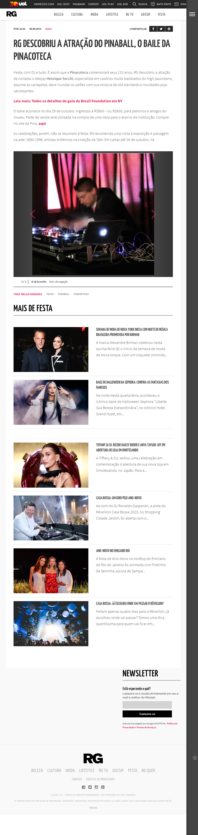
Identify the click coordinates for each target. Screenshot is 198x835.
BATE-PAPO (164, 4)
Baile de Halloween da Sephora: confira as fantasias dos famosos (132, 385)
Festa (162, 14)
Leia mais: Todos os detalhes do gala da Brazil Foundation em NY (68, 100)
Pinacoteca (81, 294)
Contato (77, 779)
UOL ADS (122, 4)
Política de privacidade (100, 779)
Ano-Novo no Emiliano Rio (113, 551)
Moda (94, 14)
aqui (42, 123)
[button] (163, 214)
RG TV (129, 14)
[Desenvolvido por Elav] (93, 809)
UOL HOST (63, 4)
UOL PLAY (108, 4)
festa (50, 294)
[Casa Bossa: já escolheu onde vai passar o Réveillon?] (51, 645)
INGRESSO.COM (44, 4)
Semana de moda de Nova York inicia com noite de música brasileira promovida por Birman (132, 332)
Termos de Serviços (146, 727)
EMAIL (184, 4)
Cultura (77, 14)
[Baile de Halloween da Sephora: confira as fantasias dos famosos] (51, 423)
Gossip (145, 14)
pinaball (63, 294)
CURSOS (93, 4)
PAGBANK (79, 4)
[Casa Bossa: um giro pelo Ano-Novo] (51, 539)
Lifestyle (112, 14)
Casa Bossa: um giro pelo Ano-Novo (119, 498)
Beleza (59, 14)
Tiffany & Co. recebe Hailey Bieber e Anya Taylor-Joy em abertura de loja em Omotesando (130, 447)
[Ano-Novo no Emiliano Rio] (51, 592)
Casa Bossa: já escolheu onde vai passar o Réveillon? (130, 604)
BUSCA (143, 4)
